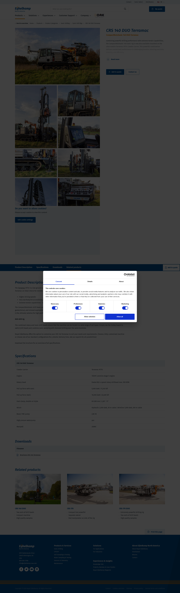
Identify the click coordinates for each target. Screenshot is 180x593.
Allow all (120, 317)
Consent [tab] (59, 281)
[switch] (78, 308)
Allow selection (89, 317)
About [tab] (121, 281)
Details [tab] (90, 281)
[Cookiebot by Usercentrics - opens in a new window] (125, 274)
